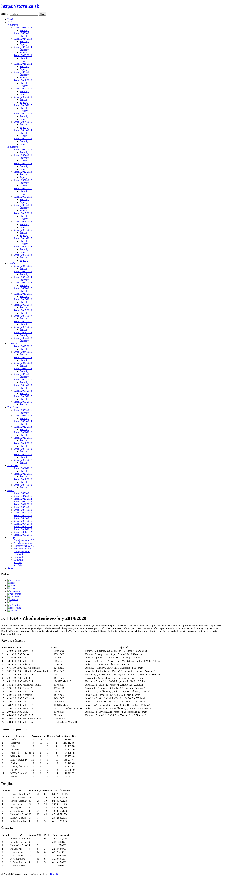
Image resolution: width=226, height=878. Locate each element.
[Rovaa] (11, 588)
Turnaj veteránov (22, 551)
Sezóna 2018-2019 (23, 88)
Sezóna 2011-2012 (23, 532)
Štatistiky (24, 30)
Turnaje (11, 537)
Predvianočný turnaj (23, 543)
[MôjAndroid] (14, 594)
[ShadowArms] (14, 591)
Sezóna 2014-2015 (23, 122)
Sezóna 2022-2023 (23, 55)
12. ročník (18, 557)
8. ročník (18, 565)
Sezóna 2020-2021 (23, 72)
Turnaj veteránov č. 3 (24, 540)
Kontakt (11, 568)
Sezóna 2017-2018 (23, 97)
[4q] (9, 602)
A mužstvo (12, 25)
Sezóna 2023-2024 (23, 47)
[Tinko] (11, 582)
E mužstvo (12, 407)
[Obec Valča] (14, 607)
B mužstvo (12, 146)
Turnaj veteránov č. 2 (24, 546)
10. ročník (18, 559)
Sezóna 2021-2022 (23, 63)
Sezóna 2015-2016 (23, 113)
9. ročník (18, 562)
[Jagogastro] (13, 605)
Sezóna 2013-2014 (23, 130)
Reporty (24, 44)
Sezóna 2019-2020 (23, 80)
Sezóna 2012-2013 (23, 138)
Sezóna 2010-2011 (23, 534)
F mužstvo (12, 465)
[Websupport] (14, 580)
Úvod (10, 19)
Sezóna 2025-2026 (23, 33)
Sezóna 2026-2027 (23, 27)
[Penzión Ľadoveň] (12, 610)
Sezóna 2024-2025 (23, 38)
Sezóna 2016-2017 (23, 105)
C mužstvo (12, 263)
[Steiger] (11, 585)
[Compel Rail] (13, 596)
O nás (10, 22)
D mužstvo (12, 343)
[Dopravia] (12, 599)
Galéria (10, 490)
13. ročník (18, 554)
